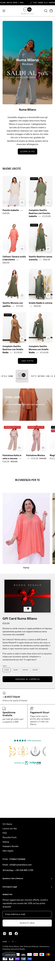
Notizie (6, 841)
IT (13, 941)
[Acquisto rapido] (22, 202)
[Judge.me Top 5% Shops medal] (27, 751)
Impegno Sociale (10, 846)
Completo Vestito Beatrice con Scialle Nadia (13, 349)
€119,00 (18, 352)
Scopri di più (27, 151)
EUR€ (5, 941)
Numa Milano (14, 946)
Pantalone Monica (35, 456)
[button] (45, 11)
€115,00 (46, 216)
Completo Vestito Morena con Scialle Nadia (38, 349)
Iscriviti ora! (27, 923)
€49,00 (6, 213)
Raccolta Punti (9, 837)
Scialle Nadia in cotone (40, 303)
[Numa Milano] (27, 10)
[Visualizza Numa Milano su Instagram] (4, 933)
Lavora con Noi (10, 828)
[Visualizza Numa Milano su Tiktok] (10, 933)
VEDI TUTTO (27, 361)
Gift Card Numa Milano (20, 618)
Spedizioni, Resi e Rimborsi (13, 878)
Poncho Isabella (11, 210)
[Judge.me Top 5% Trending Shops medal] (40, 751)
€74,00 (19, 306)
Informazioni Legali (10, 887)
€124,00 (44, 352)
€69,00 (6, 262)
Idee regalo (8, 850)
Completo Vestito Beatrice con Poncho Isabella (39, 213)
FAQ (5, 832)
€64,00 (37, 306)
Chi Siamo (7, 824)
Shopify (22, 949)
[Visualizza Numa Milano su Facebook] (16, 933)
